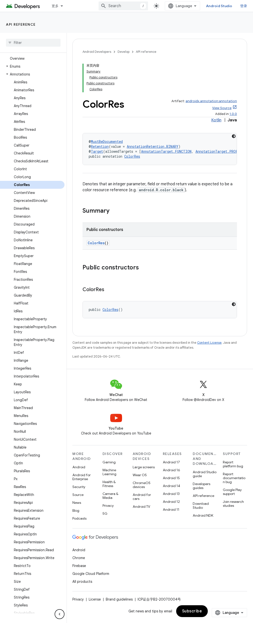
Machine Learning (109, 472)
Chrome (78, 558)
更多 (55, 6)
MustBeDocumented (107, 141)
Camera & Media (110, 495)
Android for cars (142, 496)
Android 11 (171, 509)
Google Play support (232, 492)
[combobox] (123, 5)
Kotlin (216, 120)
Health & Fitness (109, 484)
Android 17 (171, 462)
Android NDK (203, 515)
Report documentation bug (234, 478)
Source (78, 494)
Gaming (109, 462)
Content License (209, 342)
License (95, 599)
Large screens (144, 467)
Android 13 (171, 493)
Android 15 (171, 478)
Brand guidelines (119, 599)
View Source (222, 108)
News (76, 502)
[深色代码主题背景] (234, 136)
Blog (75, 510)
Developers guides (201, 486)
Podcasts (79, 518)
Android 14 (171, 486)
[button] (32, 66)
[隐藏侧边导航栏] (59, 614)
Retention (100, 146)
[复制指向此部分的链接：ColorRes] (109, 290)
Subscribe (192, 611)
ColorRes (132, 156)
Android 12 (171, 501)
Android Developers (97, 52)
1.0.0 (233, 114)
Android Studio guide (204, 474)
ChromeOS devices (141, 485)
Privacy (108, 505)
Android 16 (171, 470)
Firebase (79, 566)
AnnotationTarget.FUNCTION (166, 151)
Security (78, 487)
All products (82, 581)
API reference (21, 24)
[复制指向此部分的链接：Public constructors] (144, 268)
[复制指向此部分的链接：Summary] (114, 211)
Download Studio (201, 505)
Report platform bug (233, 464)
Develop (123, 52)
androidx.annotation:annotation (211, 101)
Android (78, 467)
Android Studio (219, 6)
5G (105, 513)
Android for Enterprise (81, 477)
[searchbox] (33, 43)
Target (97, 151)
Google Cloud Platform (90, 573)
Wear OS (140, 475)
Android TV (141, 506)
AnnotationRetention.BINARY (152, 146)
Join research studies (233, 503)
